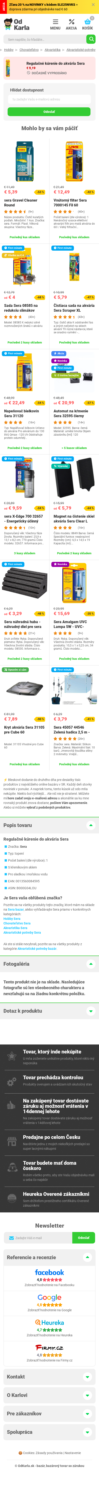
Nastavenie (73, 1453)
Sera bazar (16, 909)
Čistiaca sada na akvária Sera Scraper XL (74, 308)
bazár (41, 1466)
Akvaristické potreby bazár (36, 948)
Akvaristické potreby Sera (22, 932)
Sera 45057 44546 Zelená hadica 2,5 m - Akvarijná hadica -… (72, 732)
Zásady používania (49, 1453)
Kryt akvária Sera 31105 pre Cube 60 (24, 729)
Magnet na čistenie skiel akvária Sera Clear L (74, 518)
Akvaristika (53, 50)
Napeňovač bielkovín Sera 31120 (21, 413)
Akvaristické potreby (81, 50)
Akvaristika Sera (15, 928)
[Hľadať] (91, 39)
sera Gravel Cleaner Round (20, 202)
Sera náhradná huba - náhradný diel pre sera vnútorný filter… (22, 627)
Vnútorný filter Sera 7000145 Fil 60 (70, 202)
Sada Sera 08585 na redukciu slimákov (21, 308)
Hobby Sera (11, 919)
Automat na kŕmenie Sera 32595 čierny (71, 413)
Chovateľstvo (29, 50)
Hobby (9, 50)
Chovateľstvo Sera (17, 923)
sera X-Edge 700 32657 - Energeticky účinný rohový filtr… (23, 521)
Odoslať (49, 112)
